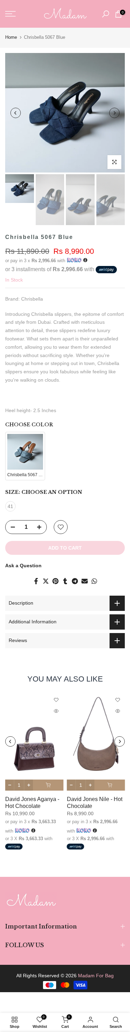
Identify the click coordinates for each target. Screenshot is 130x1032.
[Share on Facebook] (36, 581)
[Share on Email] (84, 581)
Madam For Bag (96, 975)
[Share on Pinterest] (55, 581)
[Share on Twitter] (46, 581)
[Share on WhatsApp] (94, 581)
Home (11, 37)
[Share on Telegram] (75, 581)
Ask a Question (23, 565)
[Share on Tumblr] (65, 581)
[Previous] (15, 113)
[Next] (114, 113)
